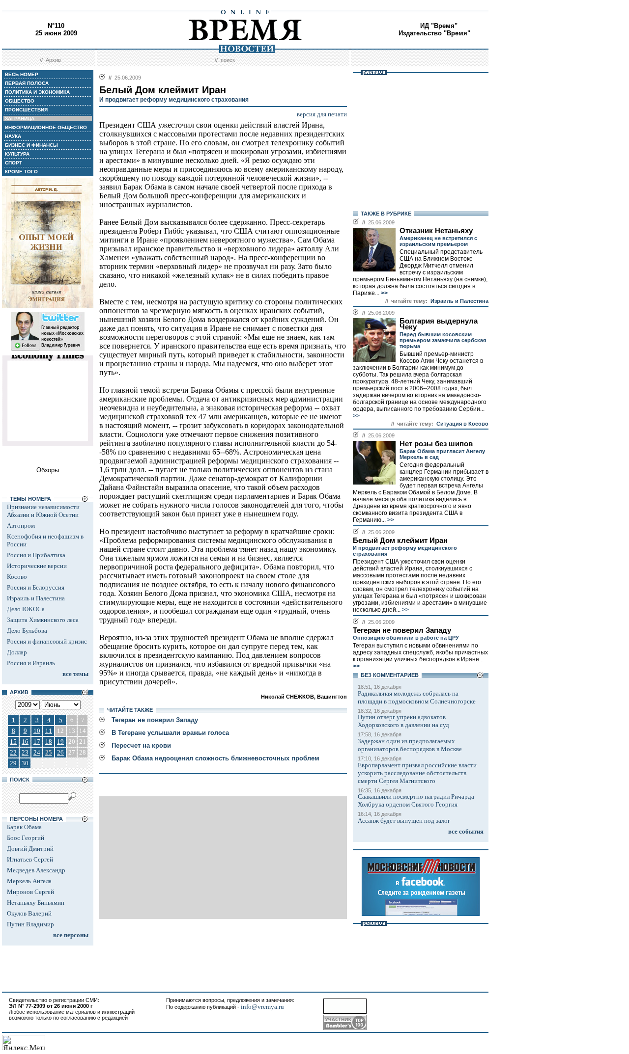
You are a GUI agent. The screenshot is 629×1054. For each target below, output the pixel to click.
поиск (228, 60)
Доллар (17, 652)
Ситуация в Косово (462, 424)
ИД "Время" (438, 25)
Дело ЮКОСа (26, 609)
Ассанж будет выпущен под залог (404, 820)
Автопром (21, 525)
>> (383, 293)
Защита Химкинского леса (43, 619)
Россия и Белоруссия (35, 587)
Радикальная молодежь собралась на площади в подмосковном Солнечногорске (417, 697)
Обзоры (47, 470)
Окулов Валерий (29, 913)
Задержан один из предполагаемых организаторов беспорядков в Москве (410, 745)
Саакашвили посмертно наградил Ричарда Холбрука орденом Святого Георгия (416, 800)
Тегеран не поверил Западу (155, 720)
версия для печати (322, 114)
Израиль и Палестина (36, 598)
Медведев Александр (36, 870)
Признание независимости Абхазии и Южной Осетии (43, 510)
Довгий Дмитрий (30, 848)
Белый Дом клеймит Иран (400, 540)
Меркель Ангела (29, 881)
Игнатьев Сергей (30, 859)
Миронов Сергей (30, 891)
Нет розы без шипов (436, 444)
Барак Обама (24, 827)
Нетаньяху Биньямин (35, 902)
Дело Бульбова (27, 630)
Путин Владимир (30, 924)
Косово (17, 576)
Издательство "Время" (434, 33)
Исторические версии (37, 565)
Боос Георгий (25, 837)
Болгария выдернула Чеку (439, 324)
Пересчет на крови (141, 745)
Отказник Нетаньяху (436, 231)
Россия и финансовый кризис (47, 641)
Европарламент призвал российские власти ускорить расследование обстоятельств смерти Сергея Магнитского (417, 772)
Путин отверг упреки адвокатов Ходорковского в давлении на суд (403, 721)
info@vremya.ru (262, 1006)
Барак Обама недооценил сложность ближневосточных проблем (215, 758)
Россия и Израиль (31, 663)
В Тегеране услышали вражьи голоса (170, 732)
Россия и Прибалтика (36, 555)
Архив (53, 60)
